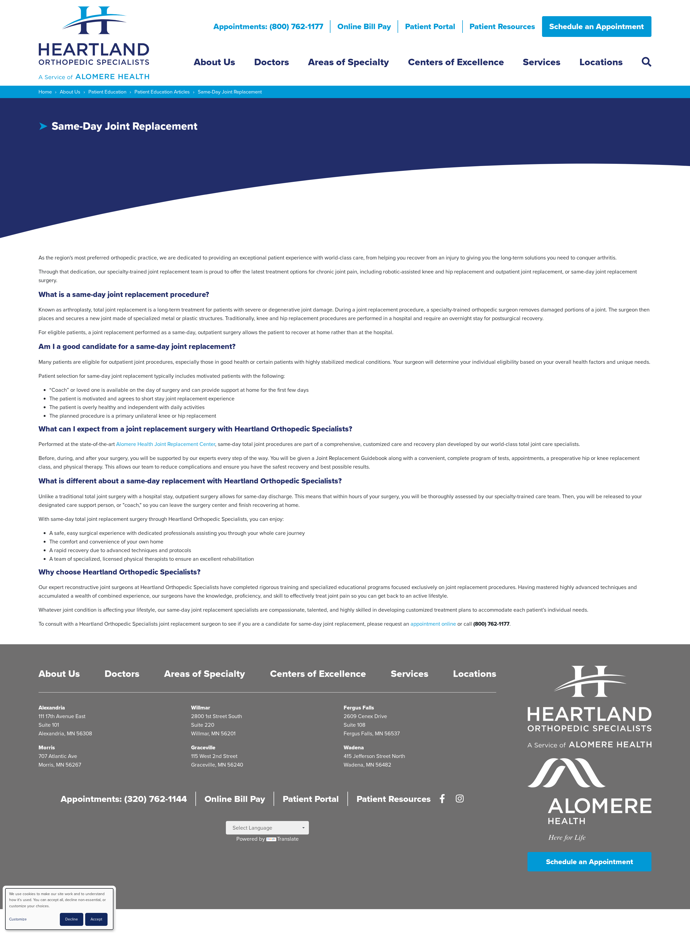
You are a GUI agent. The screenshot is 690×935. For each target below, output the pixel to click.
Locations (601, 62)
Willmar (200, 708)
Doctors (271, 62)
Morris (47, 747)
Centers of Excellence (456, 62)
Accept (96, 919)
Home (45, 91)
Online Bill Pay (364, 26)
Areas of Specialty (348, 62)
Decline (71, 919)
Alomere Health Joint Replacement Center (165, 444)
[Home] (112, 42)
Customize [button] (18, 919)
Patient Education (107, 91)
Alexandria (52, 708)
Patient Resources (502, 26)
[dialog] (59, 909)
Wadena (354, 747)
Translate (288, 839)
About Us (214, 62)
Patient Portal (430, 26)
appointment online (433, 624)
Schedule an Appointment (596, 26)
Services (541, 62)
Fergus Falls (359, 708)
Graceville (203, 747)
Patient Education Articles (162, 91)
